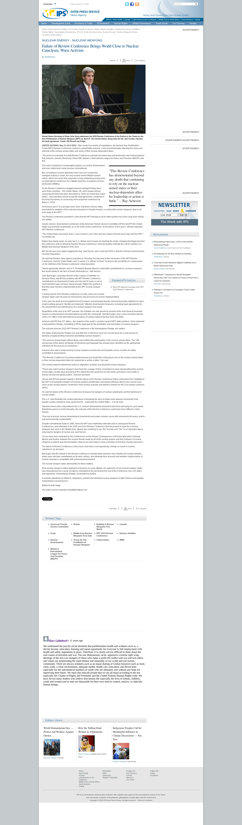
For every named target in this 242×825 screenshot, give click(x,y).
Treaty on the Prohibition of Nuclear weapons (81, 542)
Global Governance (142, 23)
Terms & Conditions (145, 800)
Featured (89, 29)
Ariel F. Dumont (84, 754)
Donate (129, 775)
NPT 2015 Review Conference (104, 534)
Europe (127, 20)
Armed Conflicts (61, 29)
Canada (123, 524)
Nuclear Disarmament (56, 541)
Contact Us (130, 771)
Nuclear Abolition (128, 533)
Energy (81, 29)
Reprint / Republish (110, 778)
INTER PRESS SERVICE (85, 12)
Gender (192, 23)
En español (140, 60)
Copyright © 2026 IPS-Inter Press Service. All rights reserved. (113, 800)
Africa (108, 20)
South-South (162, 23)
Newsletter (107, 771)
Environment (103, 23)
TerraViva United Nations (52, 35)
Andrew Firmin (159, 269)
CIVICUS (157, 284)
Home (44, 23)
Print (128, 60)
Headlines (136, 29)
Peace (134, 32)
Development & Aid (61, 23)
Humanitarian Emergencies (65, 32)
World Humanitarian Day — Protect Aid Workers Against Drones (59, 731)
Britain (76, 524)
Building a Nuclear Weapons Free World (105, 526)
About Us (130, 778)
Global (197, 20)
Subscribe (107, 775)
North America (187, 20)
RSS (104, 773)
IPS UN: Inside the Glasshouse (89, 32)
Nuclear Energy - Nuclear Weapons (117, 32)
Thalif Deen (50, 57)
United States (102, 540)
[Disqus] (94, 676)
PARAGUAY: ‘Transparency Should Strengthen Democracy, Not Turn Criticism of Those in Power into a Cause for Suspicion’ (176, 278)
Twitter (152, 773)
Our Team (130, 780)
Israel (53, 533)
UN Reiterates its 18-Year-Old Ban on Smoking (172, 254)
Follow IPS (154, 771)
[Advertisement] (94, 596)
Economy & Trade (83, 23)
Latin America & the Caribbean (144, 20)
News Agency (78, 15)
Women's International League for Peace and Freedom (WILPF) (58, 554)
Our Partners (131, 773)
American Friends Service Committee (59, 525)
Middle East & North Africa (169, 20)
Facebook (154, 775)
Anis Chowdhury (160, 248)
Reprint (112, 60)
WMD (122, 540)
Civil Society (179, 23)
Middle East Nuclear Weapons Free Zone (82, 534)
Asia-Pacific (117, 20)
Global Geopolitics (107, 29)
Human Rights (121, 23)
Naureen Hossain (50, 758)
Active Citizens (48, 29)
